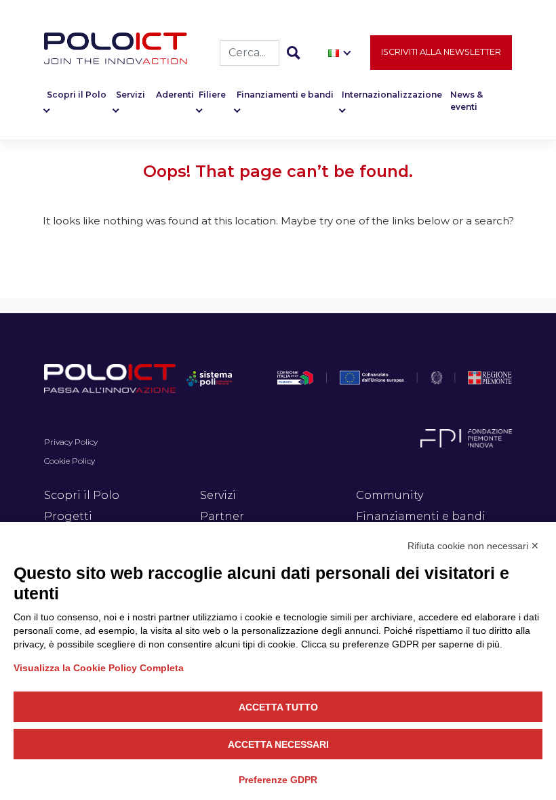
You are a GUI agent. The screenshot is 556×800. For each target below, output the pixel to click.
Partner (222, 516)
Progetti (68, 516)
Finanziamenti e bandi (285, 94)
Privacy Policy (71, 442)
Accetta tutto (278, 707)
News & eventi (466, 100)
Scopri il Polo (76, 94)
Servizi (130, 94)
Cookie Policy (69, 461)
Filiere (212, 94)
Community (389, 495)
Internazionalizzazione (392, 94)
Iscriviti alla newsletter (441, 52)
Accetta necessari (278, 744)
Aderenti (175, 94)
